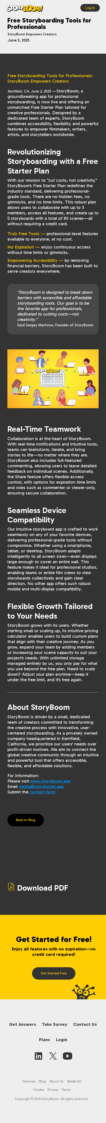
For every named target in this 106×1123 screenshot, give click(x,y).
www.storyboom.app (50, 781)
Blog (42, 1081)
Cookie (39, 1090)
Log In (90, 8)
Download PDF (42, 888)
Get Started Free (54, 973)
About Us (56, 1081)
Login (61, 1039)
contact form (42, 792)
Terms (66, 1090)
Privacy (53, 1090)
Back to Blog (25, 820)
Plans (44, 1039)
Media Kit (74, 1081)
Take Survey (54, 1024)
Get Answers (22, 1024)
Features (28, 1081)
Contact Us (85, 1024)
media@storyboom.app (41, 786)
